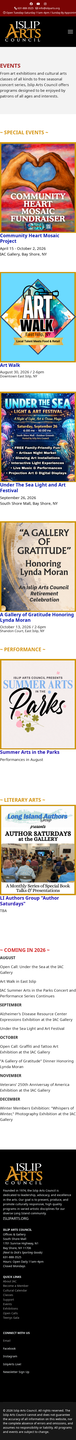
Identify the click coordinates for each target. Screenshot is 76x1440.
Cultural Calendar (15, 1290)
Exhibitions (10, 1308)
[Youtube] (38, 4)
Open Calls (10, 1313)
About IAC (10, 1281)
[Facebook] (31, 4)
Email (7, 1340)
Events (7, 1304)
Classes (8, 1295)
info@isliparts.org (49, 8)
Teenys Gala (11, 1318)
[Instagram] (45, 4)
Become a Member (16, 1286)
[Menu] (70, 31)
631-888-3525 (25, 8)
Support (8, 1299)
